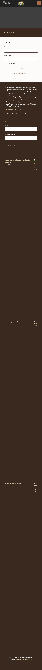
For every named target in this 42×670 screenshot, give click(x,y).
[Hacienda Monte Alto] (21, 3)
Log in (21, 68)
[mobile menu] (39, 3)
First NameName (11, 134)
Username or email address (16, 47)
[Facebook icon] (21, 662)
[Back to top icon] (21, 653)
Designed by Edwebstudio (24, 659)
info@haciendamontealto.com (16, 113)
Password (11, 55)
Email (7, 125)
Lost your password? (21, 73)
